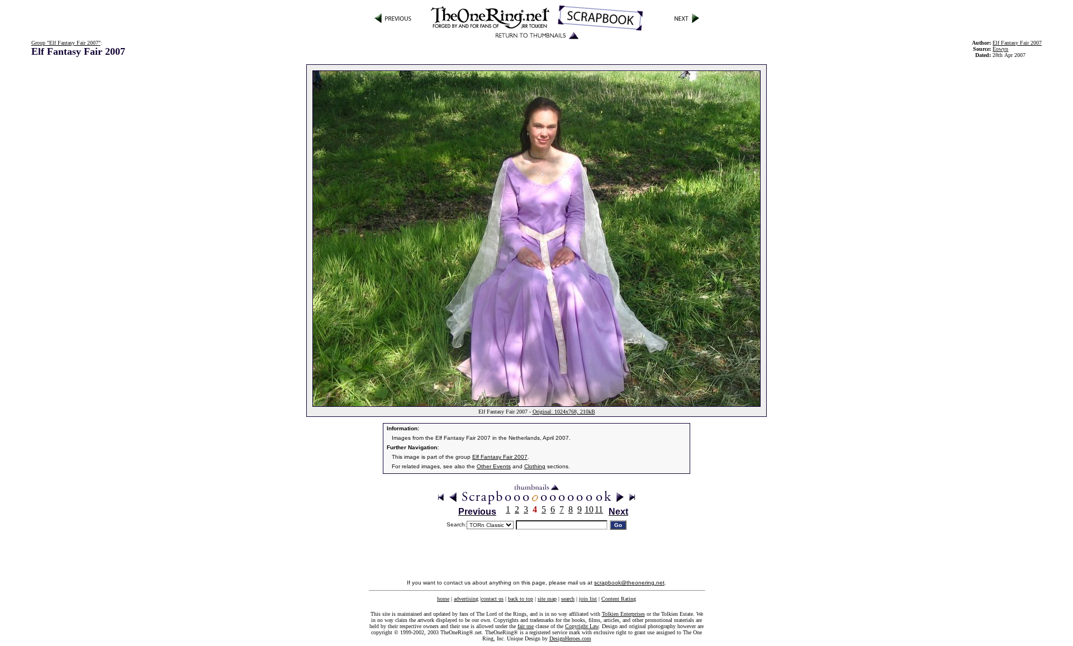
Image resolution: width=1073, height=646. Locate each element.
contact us (492, 599)
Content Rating (618, 599)
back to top (520, 599)
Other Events (494, 466)
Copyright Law (582, 626)
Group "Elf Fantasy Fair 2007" (66, 43)
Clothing (534, 466)
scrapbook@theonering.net (629, 583)
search (568, 599)
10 (589, 509)
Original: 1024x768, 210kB (564, 411)
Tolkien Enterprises (623, 614)
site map (547, 599)
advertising (466, 599)
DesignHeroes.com (570, 638)
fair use (525, 626)
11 (599, 509)
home (443, 599)
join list (588, 599)
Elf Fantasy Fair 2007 (1017, 43)
